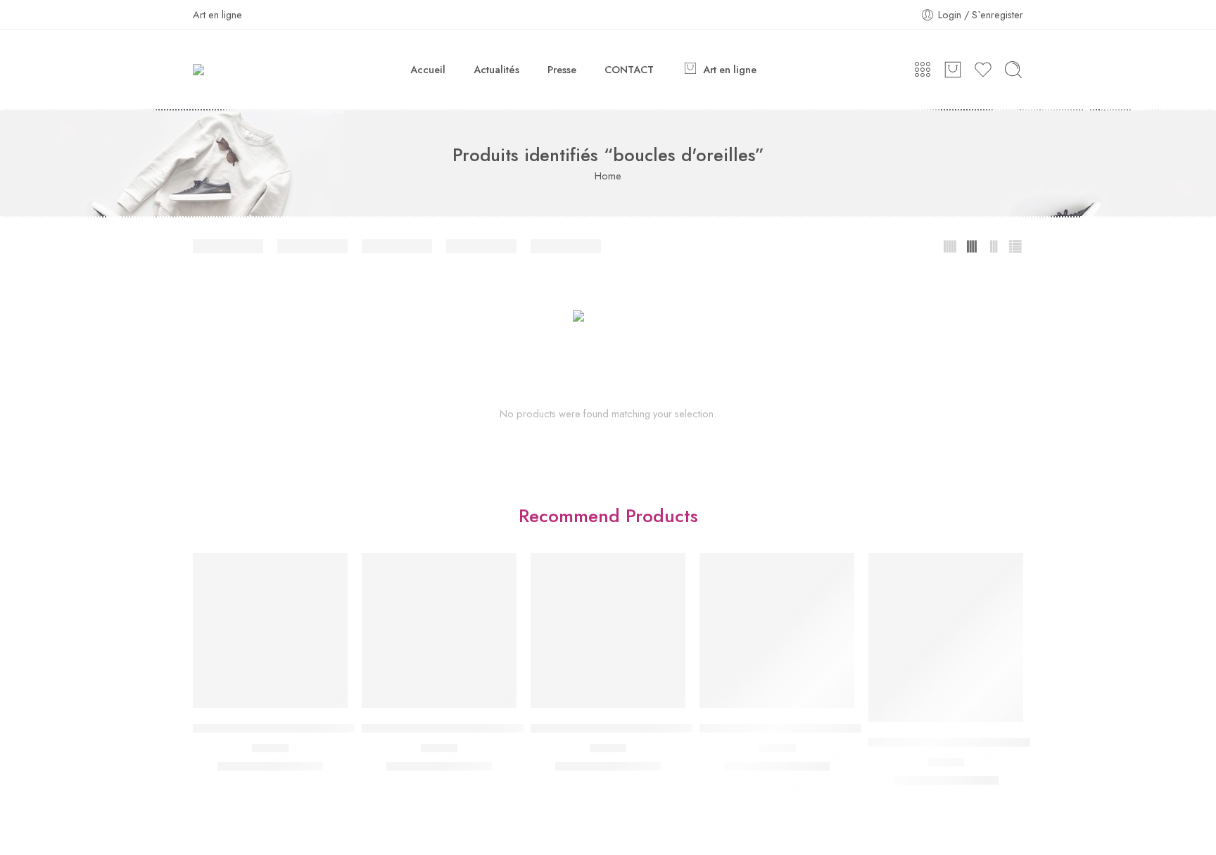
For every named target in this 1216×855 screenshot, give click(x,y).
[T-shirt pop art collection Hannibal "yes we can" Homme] (776, 630)
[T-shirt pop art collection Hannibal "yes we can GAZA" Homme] (439, 630)
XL (290, 768)
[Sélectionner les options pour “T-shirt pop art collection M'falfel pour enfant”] (918, 707)
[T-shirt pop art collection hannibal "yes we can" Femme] (608, 630)
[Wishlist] (270, 693)
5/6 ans (954, 782)
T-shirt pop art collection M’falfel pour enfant (981, 742)
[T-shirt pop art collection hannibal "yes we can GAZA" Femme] (270, 630)
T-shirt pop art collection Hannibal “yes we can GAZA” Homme (521, 728)
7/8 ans (995, 782)
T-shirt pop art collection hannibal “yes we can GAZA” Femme (349, 728)
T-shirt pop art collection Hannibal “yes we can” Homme (841, 728)
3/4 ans (913, 782)
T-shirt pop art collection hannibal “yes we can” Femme (670, 728)
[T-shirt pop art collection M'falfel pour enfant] (945, 637)
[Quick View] (298, 693)
